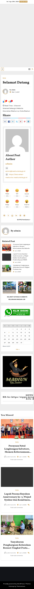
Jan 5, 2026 (18, 262)
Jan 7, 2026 (17, 250)
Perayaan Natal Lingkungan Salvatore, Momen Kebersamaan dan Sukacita (21, 246)
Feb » (18, 349)
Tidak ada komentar (16, 459)
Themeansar (21, 586)
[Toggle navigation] (29, 69)
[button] (2, 69)
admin (13, 90)
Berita (4, 78)
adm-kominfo (11, 457)
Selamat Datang (16, 82)
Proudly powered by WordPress (14, 584)
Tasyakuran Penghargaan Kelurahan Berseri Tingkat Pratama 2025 (21, 267)
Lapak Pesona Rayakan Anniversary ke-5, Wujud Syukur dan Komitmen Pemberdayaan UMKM (17, 498)
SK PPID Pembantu (23, 219)
